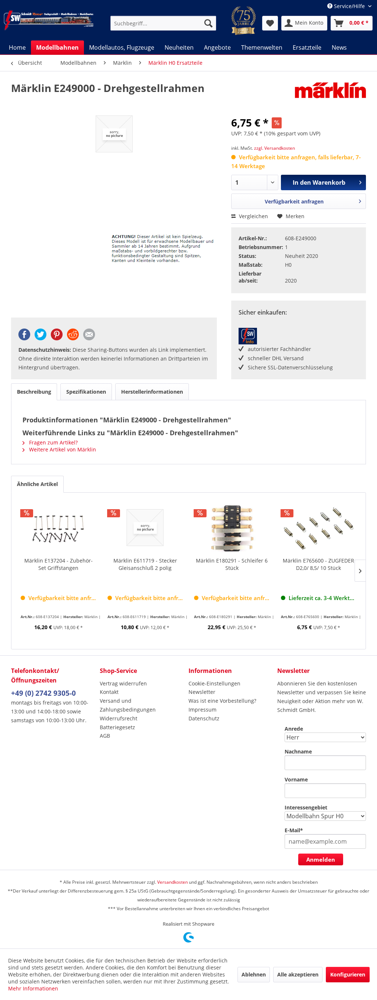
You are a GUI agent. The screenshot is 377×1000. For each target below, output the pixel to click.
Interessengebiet (306, 807)
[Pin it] (57, 338)
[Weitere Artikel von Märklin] (330, 95)
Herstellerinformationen (152, 391)
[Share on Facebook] (24, 338)
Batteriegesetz (117, 727)
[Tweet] (40, 338)
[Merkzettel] (270, 23)
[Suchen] (208, 23)
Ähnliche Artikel (37, 484)
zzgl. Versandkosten (274, 148)
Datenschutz (203, 718)
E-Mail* (294, 830)
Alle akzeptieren (297, 974)
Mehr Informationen (33, 988)
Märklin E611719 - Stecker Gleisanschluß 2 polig (145, 564)
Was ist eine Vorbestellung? (222, 700)
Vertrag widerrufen (123, 683)
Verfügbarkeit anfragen (294, 201)
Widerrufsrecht (118, 718)
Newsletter (201, 691)
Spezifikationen (86, 391)
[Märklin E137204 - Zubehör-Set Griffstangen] (58, 527)
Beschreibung (34, 391)
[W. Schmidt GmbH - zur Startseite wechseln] (49, 23)
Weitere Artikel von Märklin (62, 449)
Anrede (294, 728)
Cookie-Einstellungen (214, 683)
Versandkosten (172, 882)
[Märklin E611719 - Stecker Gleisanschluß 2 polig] (145, 527)
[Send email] (89, 338)
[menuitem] (163, 23)
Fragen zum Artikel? (53, 442)
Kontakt (109, 691)
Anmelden (320, 859)
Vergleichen (252, 216)
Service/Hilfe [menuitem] (349, 6)
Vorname (296, 779)
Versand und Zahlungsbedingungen (128, 705)
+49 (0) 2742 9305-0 (43, 693)
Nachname (298, 751)
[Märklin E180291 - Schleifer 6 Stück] (232, 527)
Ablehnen (254, 974)
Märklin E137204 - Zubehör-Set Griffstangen (58, 564)
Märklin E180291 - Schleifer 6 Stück (232, 564)
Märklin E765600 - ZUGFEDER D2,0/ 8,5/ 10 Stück (318, 564)
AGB (105, 735)
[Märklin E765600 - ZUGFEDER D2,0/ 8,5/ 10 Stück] (319, 527)
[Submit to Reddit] (73, 338)
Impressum (202, 709)
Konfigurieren (347, 974)
